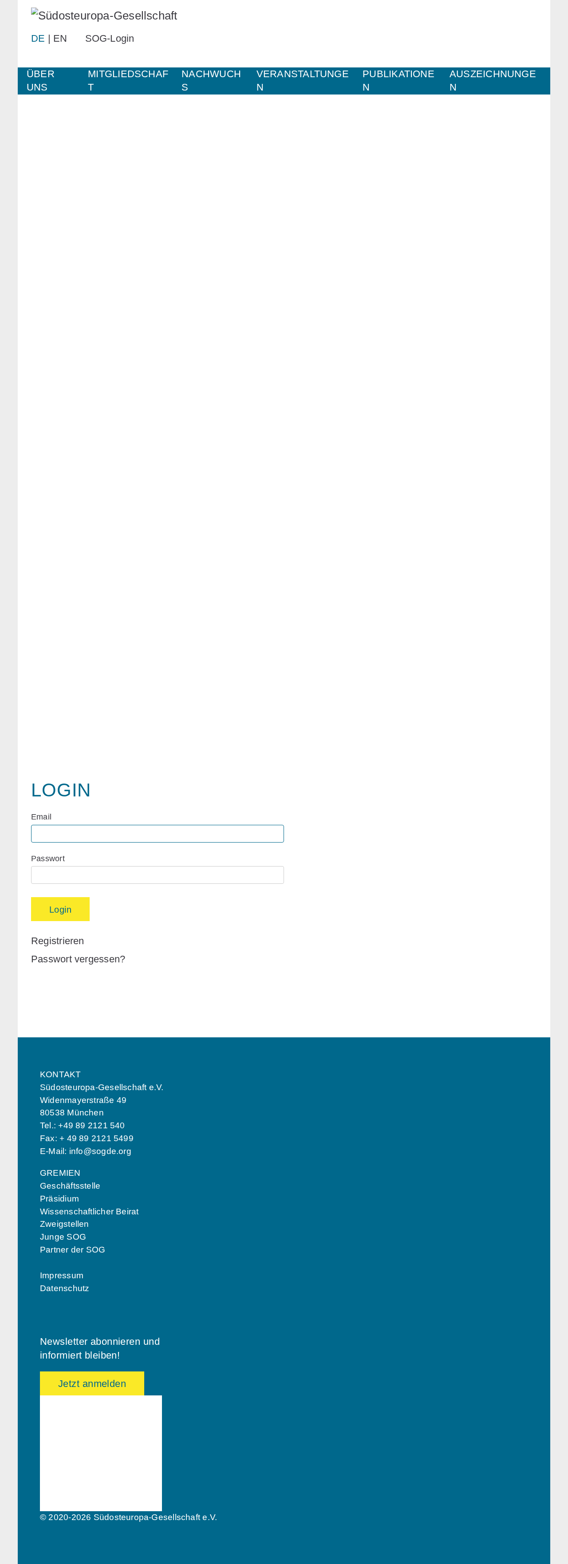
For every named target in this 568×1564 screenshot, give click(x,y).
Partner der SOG (72, 1249)
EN (60, 38)
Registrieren (57, 940)
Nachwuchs (211, 80)
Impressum (61, 1275)
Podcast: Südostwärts (70, 601)
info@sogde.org (100, 1151)
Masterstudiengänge (67, 416)
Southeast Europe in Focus (79, 540)
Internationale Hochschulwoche (86, 355)
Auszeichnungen (493, 80)
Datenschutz (64, 1288)
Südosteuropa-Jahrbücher (77, 571)
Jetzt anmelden (92, 1383)
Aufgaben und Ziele (66, 156)
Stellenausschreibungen (73, 201)
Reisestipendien (60, 401)
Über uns (41, 80)
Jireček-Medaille (61, 701)
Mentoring (50, 340)
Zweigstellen (64, 1224)
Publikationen (398, 80)
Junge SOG (53, 325)
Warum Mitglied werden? (75, 272)
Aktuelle (47, 457)
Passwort (48, 858)
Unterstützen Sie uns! (70, 231)
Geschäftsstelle (70, 1185)
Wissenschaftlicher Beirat (89, 1211)
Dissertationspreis (64, 671)
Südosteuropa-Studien (70, 586)
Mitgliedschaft (128, 80)
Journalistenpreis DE (68, 656)
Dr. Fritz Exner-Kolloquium (78, 386)
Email (41, 816)
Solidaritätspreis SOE (70, 642)
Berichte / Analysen (66, 556)
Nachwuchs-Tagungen (70, 370)
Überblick (49, 311)
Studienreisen (56, 486)
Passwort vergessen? (78, 959)
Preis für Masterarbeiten (74, 686)
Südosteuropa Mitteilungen (78, 527)
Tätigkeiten (52, 170)
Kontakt (46, 216)
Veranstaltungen (302, 80)
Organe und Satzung (68, 185)
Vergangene (53, 471)
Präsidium (59, 1198)
